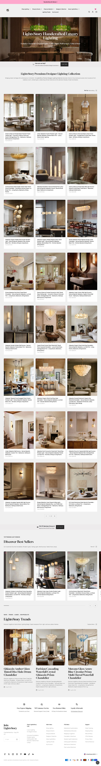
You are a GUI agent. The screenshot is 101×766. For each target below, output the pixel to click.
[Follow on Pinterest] (21, 754)
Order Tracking (89, 728)
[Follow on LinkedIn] (33, 754)
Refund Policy (88, 733)
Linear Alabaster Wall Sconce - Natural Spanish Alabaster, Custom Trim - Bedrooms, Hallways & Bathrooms (17, 452)
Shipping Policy (89, 731)
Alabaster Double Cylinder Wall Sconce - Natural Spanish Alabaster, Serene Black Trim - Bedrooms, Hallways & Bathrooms (18, 347)
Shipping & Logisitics (69, 733)
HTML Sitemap (89, 736)
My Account (55, 12)
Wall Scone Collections (70, 744)
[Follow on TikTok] (29, 754)
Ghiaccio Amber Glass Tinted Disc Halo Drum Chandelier (17, 671)
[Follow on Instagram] (13, 754)
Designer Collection (61, 9)
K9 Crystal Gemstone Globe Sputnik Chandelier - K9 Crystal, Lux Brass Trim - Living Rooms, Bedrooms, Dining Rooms (81, 504)
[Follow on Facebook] (5, 754)
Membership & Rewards (70, 731)
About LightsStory (73, 9)
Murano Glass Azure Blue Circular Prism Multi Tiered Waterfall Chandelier (81, 673)
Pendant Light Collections (70, 739)
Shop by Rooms (36, 9)
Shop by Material (48, 9)
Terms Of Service (89, 741)
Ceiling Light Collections (70, 741)
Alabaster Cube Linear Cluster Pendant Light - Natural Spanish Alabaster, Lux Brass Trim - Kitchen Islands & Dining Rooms (49, 593)
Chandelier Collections (70, 736)
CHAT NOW (64, 64)
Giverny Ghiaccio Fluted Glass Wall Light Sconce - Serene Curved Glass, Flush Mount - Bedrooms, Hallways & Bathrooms (82, 188)
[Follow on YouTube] (25, 754)
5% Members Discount (77, 711)
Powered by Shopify (34, 760)
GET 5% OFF (60, 527)
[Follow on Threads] (17, 754)
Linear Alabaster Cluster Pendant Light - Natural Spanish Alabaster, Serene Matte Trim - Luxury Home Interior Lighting (49, 135)
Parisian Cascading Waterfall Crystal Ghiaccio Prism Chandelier (47, 673)
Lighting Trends (46, 12)
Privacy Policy (88, 739)
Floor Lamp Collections (70, 747)
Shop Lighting (25, 9)
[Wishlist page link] (95, 9)
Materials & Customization (71, 728)
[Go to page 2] (55, 516)
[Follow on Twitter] (9, 754)
